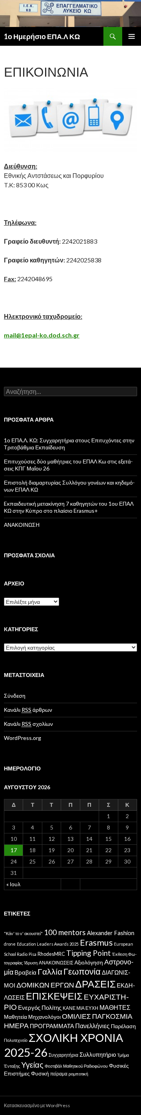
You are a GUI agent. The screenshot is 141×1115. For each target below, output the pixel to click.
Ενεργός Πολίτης (39, 1007)
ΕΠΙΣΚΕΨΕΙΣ (54, 996)
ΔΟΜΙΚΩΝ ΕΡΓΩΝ (45, 985)
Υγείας (32, 1064)
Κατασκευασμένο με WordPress (37, 1105)
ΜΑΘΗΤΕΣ (114, 1007)
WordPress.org (22, 737)
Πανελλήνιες (92, 1025)
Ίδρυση (31, 962)
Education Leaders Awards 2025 (48, 943)
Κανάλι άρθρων (28, 709)
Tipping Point (88, 952)
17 (14, 850)
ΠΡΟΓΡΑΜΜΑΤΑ (52, 1025)
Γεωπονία (82, 971)
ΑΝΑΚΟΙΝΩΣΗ (22, 524)
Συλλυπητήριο (98, 1054)
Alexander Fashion (110, 933)
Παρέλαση (123, 1026)
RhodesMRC (51, 954)
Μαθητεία (15, 1017)
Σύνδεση (14, 695)
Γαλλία (50, 971)
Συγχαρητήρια (63, 1055)
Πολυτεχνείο (15, 1040)
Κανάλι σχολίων (28, 723)
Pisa (32, 954)
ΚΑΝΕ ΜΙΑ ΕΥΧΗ (80, 1008)
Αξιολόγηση (88, 962)
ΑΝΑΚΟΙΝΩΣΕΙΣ (56, 963)
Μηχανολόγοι (44, 1017)
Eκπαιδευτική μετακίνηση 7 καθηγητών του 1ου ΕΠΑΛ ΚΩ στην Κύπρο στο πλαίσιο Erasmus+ (69, 507)
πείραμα (58, 1074)
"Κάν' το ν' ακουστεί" (23, 933)
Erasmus (96, 942)
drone (10, 943)
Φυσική (40, 1073)
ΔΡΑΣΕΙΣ (95, 983)
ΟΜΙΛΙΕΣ (76, 1016)
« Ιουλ (13, 884)
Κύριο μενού (131, 36)
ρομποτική (78, 1073)
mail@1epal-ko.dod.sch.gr (42, 335)
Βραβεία (25, 972)
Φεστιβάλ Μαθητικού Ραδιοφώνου (76, 1065)
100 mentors (65, 932)
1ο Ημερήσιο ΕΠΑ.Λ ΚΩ (42, 36)
